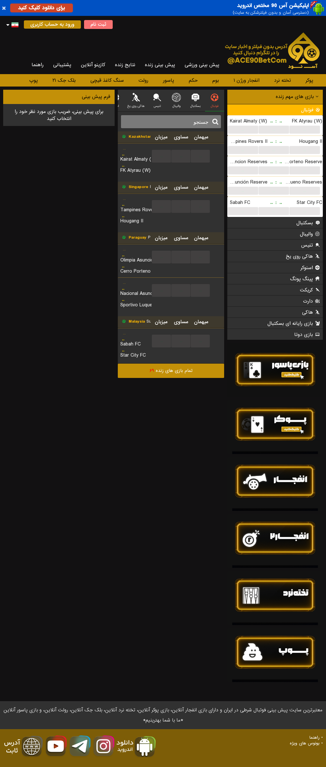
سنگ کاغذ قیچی (107, 80)
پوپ (33, 80)
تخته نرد (282, 80)
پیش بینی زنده (160, 64)
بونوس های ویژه (305, 743)
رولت (143, 80)
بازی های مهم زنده (295, 97)
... (242, 130)
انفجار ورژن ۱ (246, 80)
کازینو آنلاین (93, 64)
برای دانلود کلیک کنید (41, 8)
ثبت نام (98, 24)
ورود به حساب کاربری (52, 24)
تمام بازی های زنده (171, 370)
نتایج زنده (125, 64)
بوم (215, 80)
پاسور (168, 80)
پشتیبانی (62, 64)
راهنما (38, 64)
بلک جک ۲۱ (64, 80)
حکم (193, 80)
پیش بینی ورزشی (202, 64)
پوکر (309, 80)
